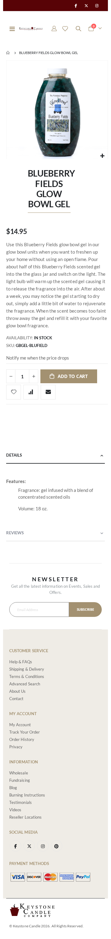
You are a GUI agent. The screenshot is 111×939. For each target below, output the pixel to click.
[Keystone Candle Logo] (31, 28)
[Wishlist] (65, 28)
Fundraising (19, 780)
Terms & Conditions (26, 676)
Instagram (42, 845)
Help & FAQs (20, 661)
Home (8, 52)
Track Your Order (24, 732)
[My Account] (54, 28)
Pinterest (56, 845)
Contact (16, 698)
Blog (13, 787)
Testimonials (20, 802)
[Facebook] (75, 5)
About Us (17, 691)
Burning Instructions (27, 795)
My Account (20, 724)
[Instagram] (96, 5)
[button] (102, 155)
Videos (15, 809)
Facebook (15, 845)
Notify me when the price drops (37, 357)
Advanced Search (24, 683)
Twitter (29, 845)
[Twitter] (86, 5)
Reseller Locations (25, 817)
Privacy (16, 746)
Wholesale (18, 772)
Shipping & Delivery (26, 669)
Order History (21, 739)
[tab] (55, 455)
